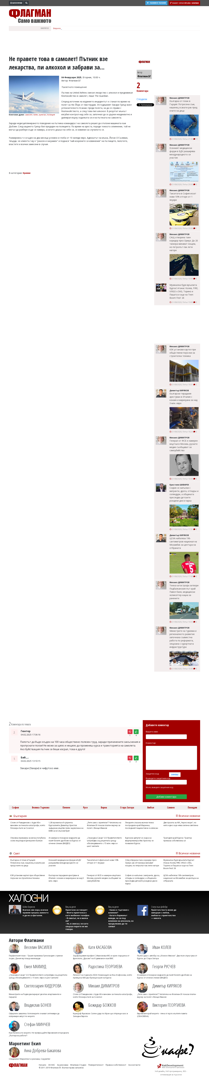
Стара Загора (127, 807)
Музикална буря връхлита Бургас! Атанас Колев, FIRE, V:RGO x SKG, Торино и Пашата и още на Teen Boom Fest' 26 (184, 291)
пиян (35, 114)
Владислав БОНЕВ (37, 1005)
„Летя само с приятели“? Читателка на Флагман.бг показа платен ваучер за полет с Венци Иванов (104, 825)
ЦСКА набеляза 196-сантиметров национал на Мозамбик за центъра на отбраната (183, 543)
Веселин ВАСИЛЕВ (38, 947)
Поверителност (96, 1064)
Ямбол (150, 807)
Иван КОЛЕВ (161, 947)
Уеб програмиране (174, 1071)
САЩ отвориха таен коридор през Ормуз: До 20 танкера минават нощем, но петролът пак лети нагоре (184, 244)
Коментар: (151, 743)
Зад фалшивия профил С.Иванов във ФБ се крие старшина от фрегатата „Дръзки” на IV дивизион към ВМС (101, 957)
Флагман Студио (78, 1064)
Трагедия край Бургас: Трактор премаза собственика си (177, 839)
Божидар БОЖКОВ (102, 1005)
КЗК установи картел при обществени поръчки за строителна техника (183, 352)
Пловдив (192, 807)
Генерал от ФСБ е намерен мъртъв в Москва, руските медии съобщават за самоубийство (184, 445)
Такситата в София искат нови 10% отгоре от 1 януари (183, 196)
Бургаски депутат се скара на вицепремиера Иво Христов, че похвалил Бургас (139, 841)
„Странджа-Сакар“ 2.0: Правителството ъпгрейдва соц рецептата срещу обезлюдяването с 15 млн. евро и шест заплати (104, 842)
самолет (28, 114)
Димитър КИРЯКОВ (166, 986)
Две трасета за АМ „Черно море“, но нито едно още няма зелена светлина (180, 824)
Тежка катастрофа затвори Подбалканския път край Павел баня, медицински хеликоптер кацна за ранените (184, 592)
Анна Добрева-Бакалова (42, 1050)
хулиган (42, 114)
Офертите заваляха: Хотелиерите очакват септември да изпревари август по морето (34, 1015)
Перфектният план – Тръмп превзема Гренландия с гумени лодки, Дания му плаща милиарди (36, 957)
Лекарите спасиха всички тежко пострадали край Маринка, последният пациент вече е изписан (141, 825)
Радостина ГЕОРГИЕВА (105, 966)
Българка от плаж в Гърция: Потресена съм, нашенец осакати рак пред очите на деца (183, 106)
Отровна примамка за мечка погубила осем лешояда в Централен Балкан (28, 839)
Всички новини (189, 816)
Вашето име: (152, 731)
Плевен (66, 807)
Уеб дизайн (159, 1071)
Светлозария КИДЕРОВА (42, 986)
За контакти (134, 1064)
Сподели (142, 99)
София (15, 807)
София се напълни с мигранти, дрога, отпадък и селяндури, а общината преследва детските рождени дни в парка (184, 494)
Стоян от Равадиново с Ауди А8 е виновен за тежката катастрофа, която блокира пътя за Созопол (27, 825)
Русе (85, 807)
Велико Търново (40, 807)
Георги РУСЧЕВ (163, 966)
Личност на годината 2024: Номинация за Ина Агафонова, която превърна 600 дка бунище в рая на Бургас (102, 976)
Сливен (171, 807)
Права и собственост (116, 1064)
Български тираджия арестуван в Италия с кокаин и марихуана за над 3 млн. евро (183, 398)
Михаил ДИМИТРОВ (103, 986)
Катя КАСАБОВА (100, 947)
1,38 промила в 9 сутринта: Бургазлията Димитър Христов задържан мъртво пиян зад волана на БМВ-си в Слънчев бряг (66, 826)
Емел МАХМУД (35, 966)
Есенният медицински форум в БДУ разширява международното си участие (182, 153)
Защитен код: (152, 773)
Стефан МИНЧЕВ (37, 1024)
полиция (51, 114)
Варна (104, 807)
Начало (42, 1064)
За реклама (62, 1064)
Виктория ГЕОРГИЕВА (168, 1005)
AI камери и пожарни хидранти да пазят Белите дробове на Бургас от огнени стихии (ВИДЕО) (65, 841)
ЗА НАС (51, 1064)
